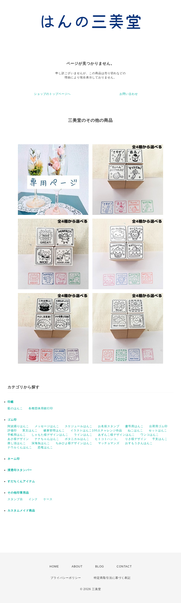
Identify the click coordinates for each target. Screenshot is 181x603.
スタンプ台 (15, 499)
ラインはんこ (83, 434)
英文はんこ (30, 430)
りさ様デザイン (136, 439)
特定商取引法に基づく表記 (112, 577)
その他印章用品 (18, 492)
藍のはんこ (15, 408)
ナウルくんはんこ (20, 447)
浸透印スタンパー (20, 470)
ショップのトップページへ (52, 94)
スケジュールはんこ (78, 426)
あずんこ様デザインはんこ (116, 434)
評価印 (12, 430)
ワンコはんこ (149, 434)
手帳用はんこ (17, 434)
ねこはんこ (135, 430)
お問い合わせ (128, 94)
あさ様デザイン (18, 439)
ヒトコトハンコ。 (107, 439)
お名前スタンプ (108, 426)
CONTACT (124, 566)
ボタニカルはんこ (77, 439)
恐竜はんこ (45, 447)
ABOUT (77, 566)
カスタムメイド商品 (21, 510)
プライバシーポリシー (65, 577)
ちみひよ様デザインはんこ (74, 443)
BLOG (99, 566)
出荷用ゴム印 (158, 426)
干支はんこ (160, 439)
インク (33, 499)
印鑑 (11, 401)
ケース (48, 499)
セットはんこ (158, 430)
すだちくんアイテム (21, 481)
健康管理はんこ (54, 430)
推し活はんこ (17, 443)
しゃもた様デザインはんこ (50, 434)
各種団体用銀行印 (41, 408)
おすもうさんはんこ (139, 443)
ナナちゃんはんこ (47, 439)
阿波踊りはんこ (18, 426)
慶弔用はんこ (134, 426)
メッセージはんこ (47, 426)
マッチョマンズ (108, 443)
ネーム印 (14, 458)
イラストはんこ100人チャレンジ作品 (96, 430)
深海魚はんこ (41, 443)
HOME (54, 566)
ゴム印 (12, 419)
